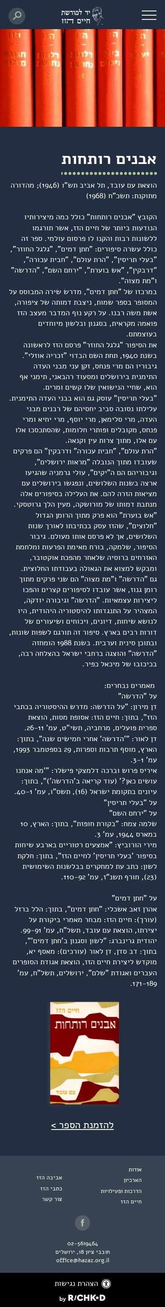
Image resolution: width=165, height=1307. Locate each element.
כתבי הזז (51, 1188)
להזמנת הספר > (82, 1125)
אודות (135, 1169)
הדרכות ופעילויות (121, 1191)
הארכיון (133, 1180)
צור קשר (52, 1199)
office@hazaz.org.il (82, 1260)
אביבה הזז (49, 1177)
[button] (149, 14)
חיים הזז (131, 1202)
